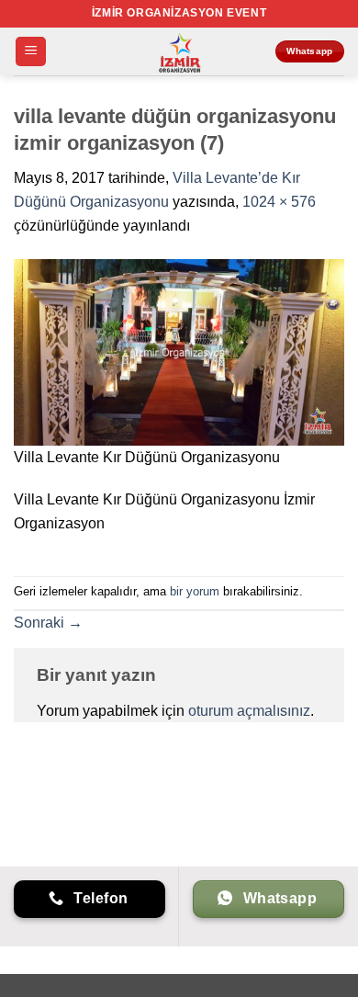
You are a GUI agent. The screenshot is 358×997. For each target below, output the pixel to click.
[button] (31, 52)
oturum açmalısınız (249, 711)
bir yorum (194, 591)
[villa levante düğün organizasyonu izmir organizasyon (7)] (179, 351)
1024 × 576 (279, 202)
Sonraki (48, 622)
